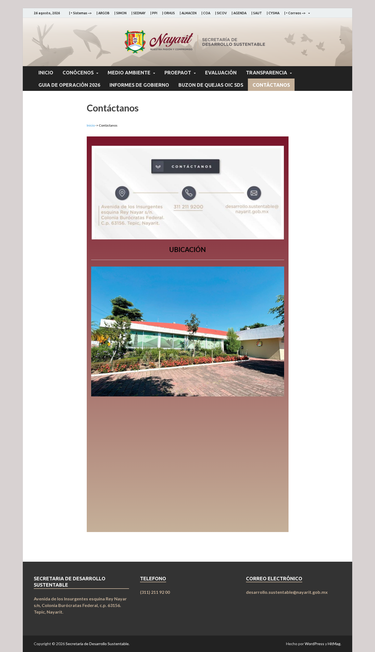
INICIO (45, 72)
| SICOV (221, 13)
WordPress (314, 643)
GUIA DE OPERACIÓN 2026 (69, 85)
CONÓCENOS (78, 72)
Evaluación (221, 72)
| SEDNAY (138, 13)
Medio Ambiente (129, 72)
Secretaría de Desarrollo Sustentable (97, 643)
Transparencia (266, 72)
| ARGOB (103, 13)
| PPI (153, 13)
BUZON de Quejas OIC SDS (210, 85)
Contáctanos (271, 85)
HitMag (334, 643)
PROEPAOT (177, 72)
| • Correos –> (295, 13)
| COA (206, 13)
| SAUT (256, 13)
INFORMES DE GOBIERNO (139, 85)
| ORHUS (168, 13)
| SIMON (120, 13)
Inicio (91, 125)
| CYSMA (273, 13)
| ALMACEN (188, 13)
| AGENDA (239, 13)
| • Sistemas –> (80, 13)
